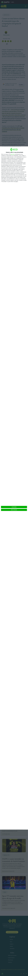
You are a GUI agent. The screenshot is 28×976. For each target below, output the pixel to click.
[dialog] (14, 488)
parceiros (13, 154)
